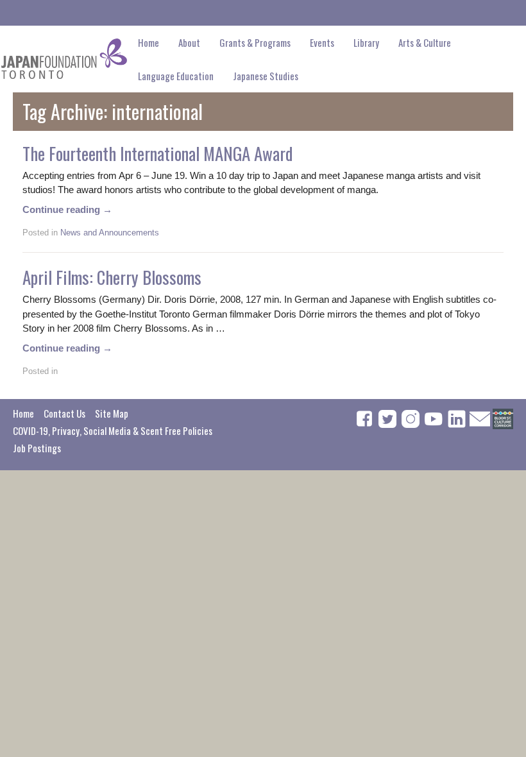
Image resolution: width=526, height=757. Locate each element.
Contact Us (64, 413)
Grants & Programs (255, 42)
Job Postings (37, 448)
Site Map (111, 413)
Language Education (176, 76)
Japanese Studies (265, 76)
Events (322, 42)
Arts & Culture (424, 42)
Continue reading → (67, 209)
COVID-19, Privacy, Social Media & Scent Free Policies (112, 430)
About (189, 42)
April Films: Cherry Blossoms (111, 277)
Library (366, 42)
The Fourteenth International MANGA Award (157, 153)
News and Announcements (109, 232)
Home (148, 42)
